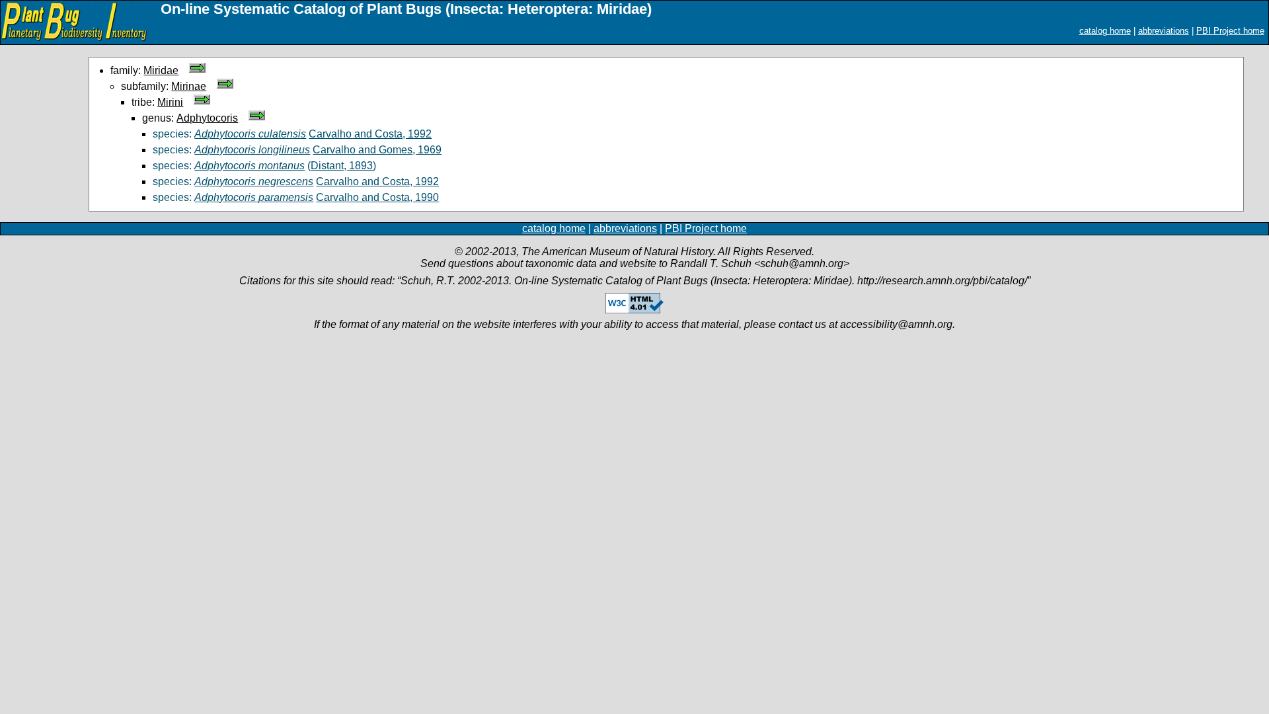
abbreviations (1163, 31)
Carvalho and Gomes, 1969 (377, 149)
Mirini (170, 102)
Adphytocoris (207, 118)
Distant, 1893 (342, 165)
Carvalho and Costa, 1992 (370, 133)
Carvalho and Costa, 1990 (377, 197)
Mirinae (188, 86)
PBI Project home (1230, 31)
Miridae (160, 70)
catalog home (1105, 31)
